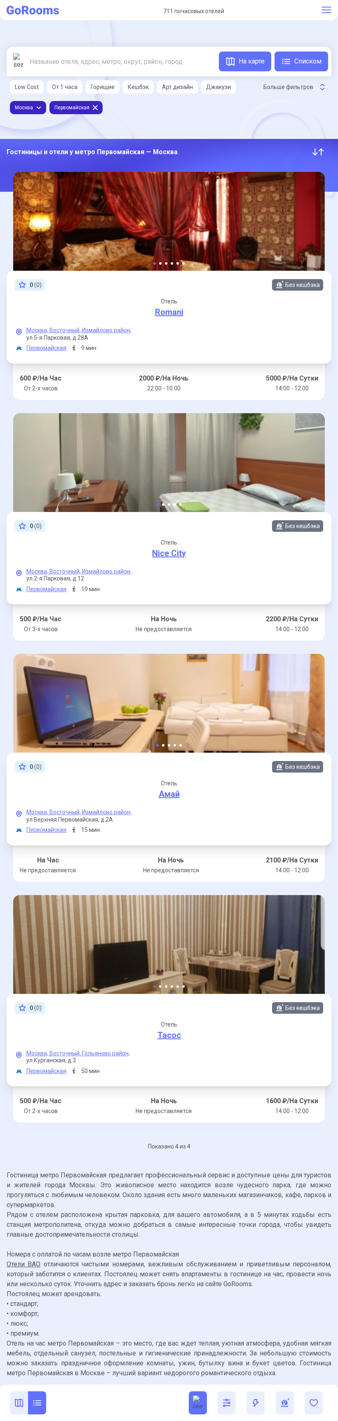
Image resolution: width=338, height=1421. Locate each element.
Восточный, (65, 330)
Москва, (37, 330)
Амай (169, 794)
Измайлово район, (106, 330)
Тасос (169, 1035)
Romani (169, 312)
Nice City (169, 553)
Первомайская (46, 348)
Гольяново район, (106, 1053)
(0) (36, 285)
